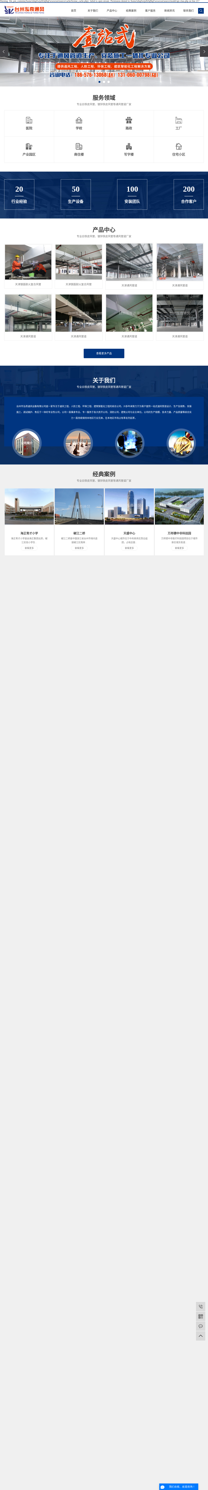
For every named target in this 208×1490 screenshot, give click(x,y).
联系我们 (188, 10)
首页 (73, 10)
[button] (99, 82)
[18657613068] (200, 1306)
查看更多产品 (104, 353)
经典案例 (131, 10)
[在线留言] (200, 1326)
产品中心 (112, 10)
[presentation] (4, 51)
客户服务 (150, 10)
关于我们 (93, 10)
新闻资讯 (169, 10)
